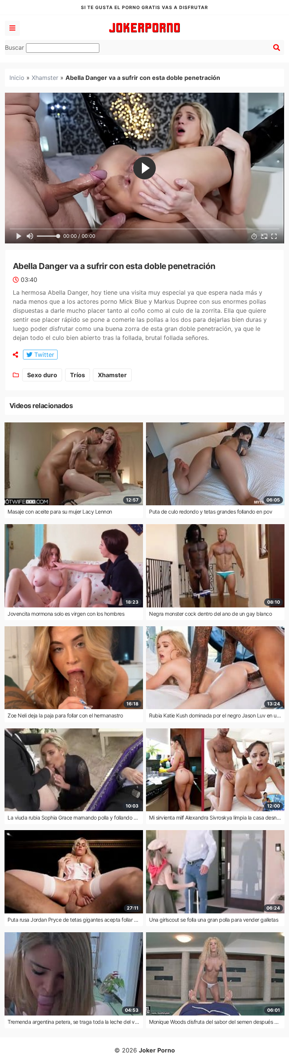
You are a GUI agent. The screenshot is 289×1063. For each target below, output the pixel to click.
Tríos (77, 375)
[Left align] (12, 28)
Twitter (43, 354)
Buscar (15, 47)
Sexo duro (42, 375)
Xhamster (45, 77)
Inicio (16, 77)
